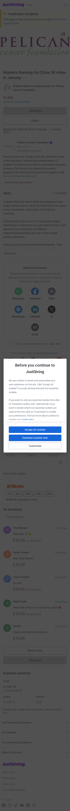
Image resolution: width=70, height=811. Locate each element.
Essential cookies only (35, 437)
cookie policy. (27, 419)
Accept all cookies (35, 429)
